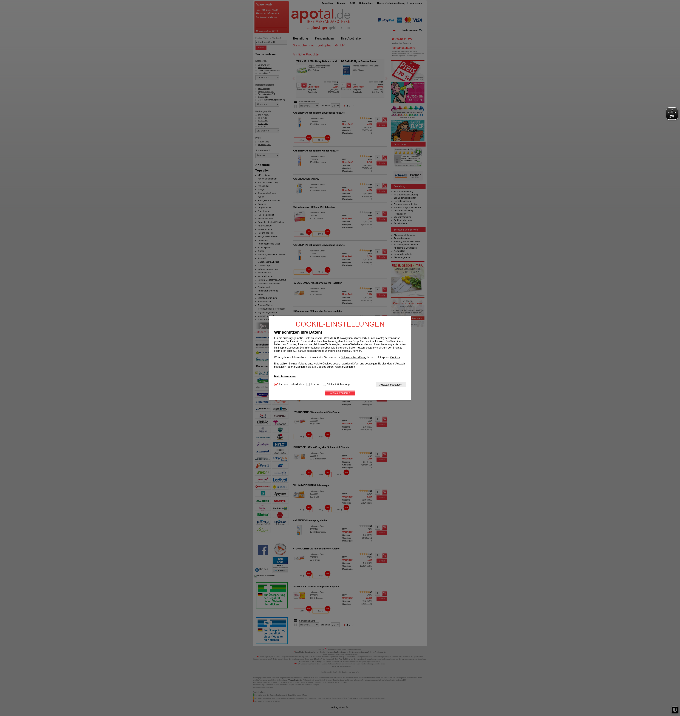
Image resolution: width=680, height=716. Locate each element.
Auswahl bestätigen (390, 384)
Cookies (395, 356)
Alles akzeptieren (340, 392)
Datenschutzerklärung (353, 356)
